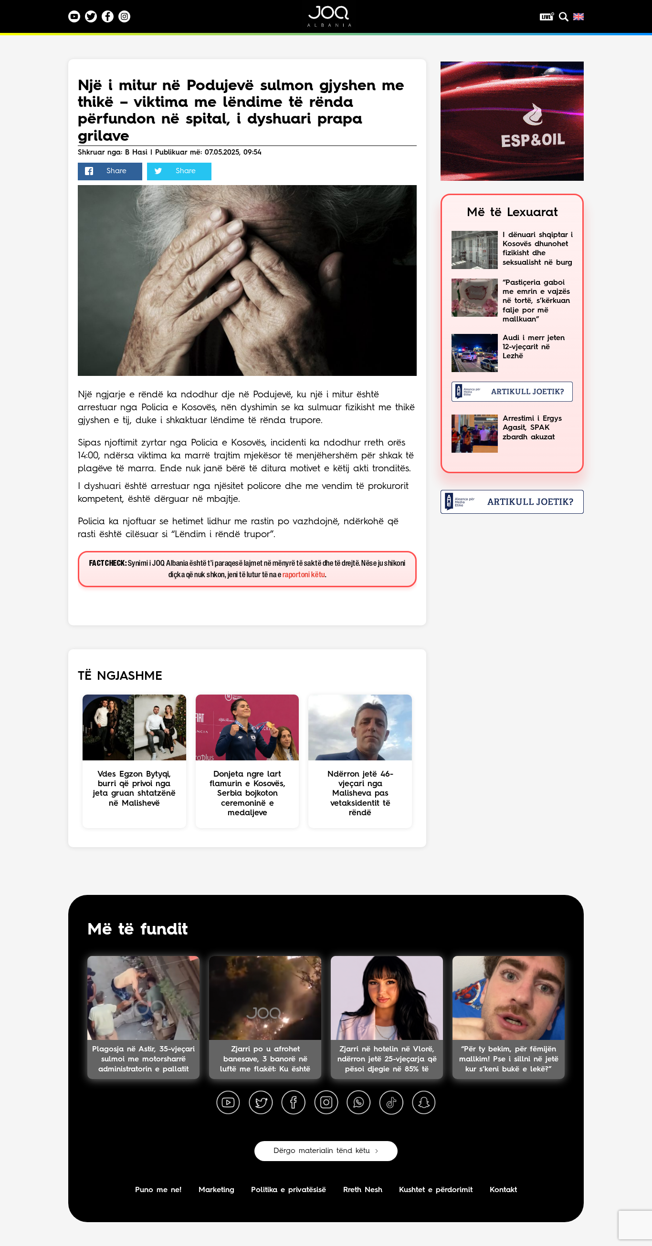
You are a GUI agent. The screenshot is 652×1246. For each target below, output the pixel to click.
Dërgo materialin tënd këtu (321, 1151)
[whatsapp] (358, 1103)
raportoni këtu (304, 575)
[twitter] (260, 1103)
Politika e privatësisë (288, 1190)
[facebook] (293, 1103)
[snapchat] (424, 1103)
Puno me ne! (158, 1190)
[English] (578, 16)
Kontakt (503, 1190)
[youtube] (228, 1103)
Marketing (216, 1190)
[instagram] (326, 1103)
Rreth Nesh (362, 1190)
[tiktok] (391, 1103)
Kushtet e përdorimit (436, 1190)
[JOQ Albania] (335, 20)
